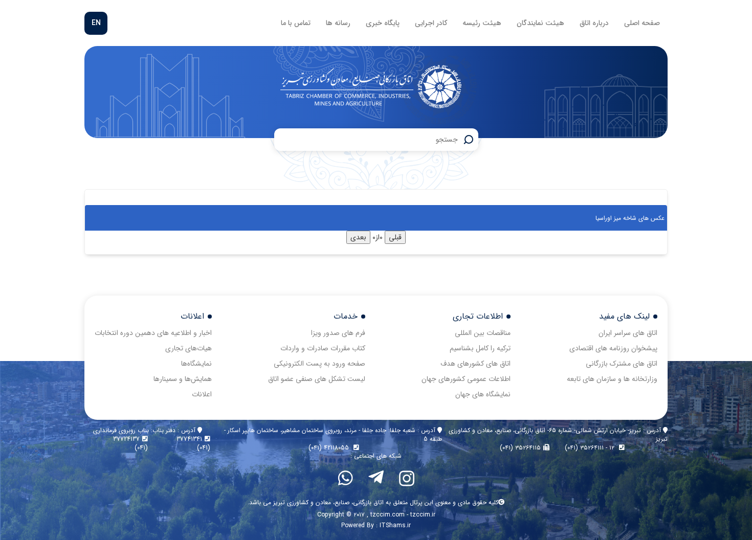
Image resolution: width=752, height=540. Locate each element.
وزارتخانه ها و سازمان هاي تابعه (612, 379)
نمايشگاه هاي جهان (483, 394)
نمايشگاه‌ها (196, 363)
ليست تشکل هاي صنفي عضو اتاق (316, 379)
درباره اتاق (594, 23)
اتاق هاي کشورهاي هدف (475, 363)
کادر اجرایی (431, 23)
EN (96, 23)
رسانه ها (338, 23)
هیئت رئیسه (481, 23)
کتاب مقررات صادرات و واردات (322, 348)
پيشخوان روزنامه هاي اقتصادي (613, 348)
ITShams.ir (395, 525)
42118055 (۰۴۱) (329, 448)
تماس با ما (296, 23)
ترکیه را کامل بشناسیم (480, 348)
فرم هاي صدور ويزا (338, 333)
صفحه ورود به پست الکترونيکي (319, 363)
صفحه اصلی (642, 23)
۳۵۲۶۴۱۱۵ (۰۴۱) (520, 448)
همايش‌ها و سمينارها (182, 379)
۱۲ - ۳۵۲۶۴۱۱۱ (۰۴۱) (590, 448)
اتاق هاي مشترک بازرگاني (621, 363)
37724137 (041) (130, 443)
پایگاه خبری (383, 23)
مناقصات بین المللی (483, 333)
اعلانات (202, 394)
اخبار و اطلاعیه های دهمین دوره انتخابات (153, 333)
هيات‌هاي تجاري (188, 348)
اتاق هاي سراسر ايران (628, 333)
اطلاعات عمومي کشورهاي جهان (466, 379)
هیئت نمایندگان (540, 23)
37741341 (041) (193, 443)
